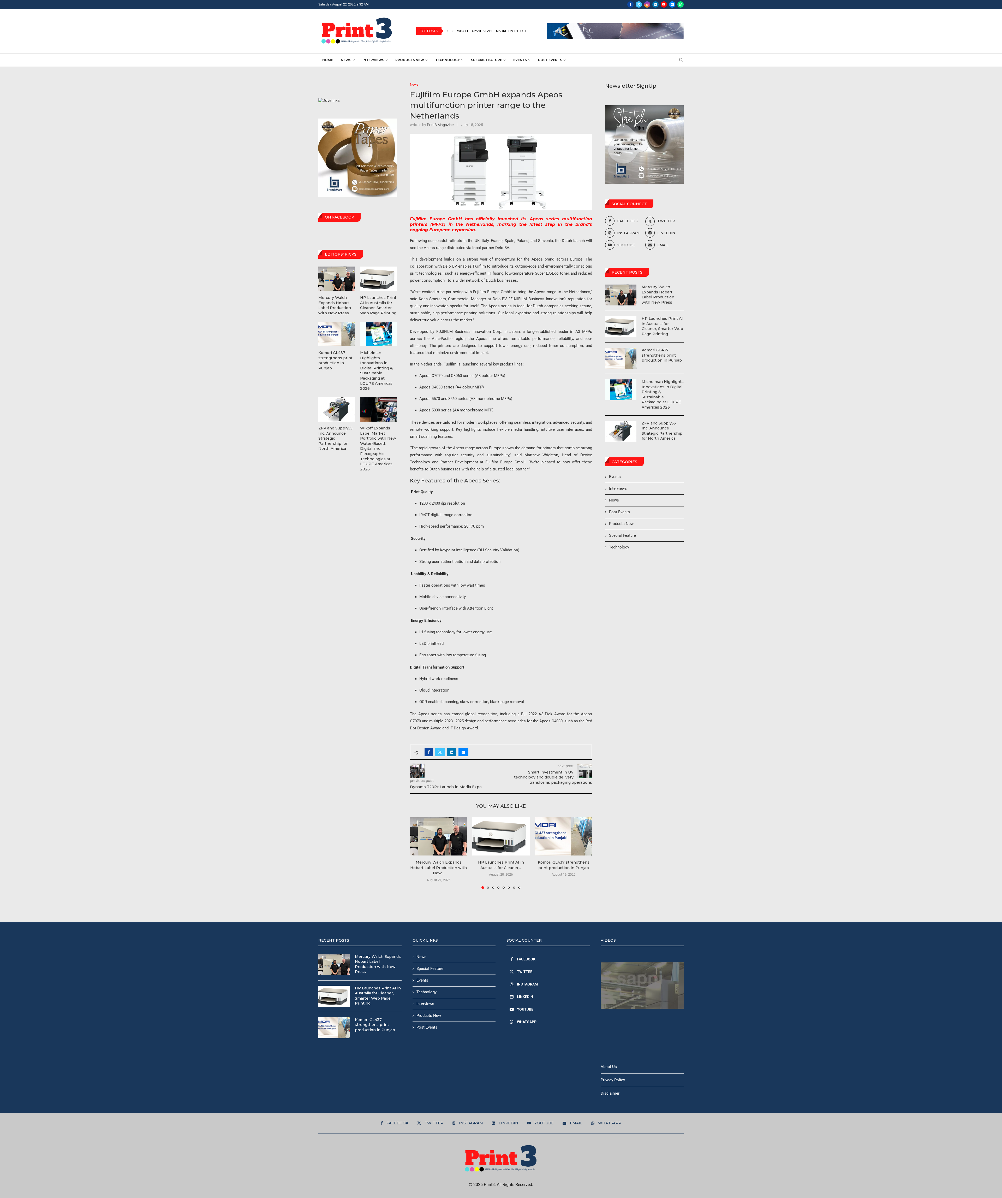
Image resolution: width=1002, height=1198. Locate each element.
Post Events (550, 60)
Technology (447, 60)
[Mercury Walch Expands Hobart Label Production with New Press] (438, 836)
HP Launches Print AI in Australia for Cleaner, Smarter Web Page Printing (662, 326)
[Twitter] (639, 4)
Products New (409, 60)
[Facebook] (630, 4)
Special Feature (486, 60)
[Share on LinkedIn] (451, 752)
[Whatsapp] (680, 4)
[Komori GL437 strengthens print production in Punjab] (563, 836)
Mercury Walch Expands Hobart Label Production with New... (438, 868)
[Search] (681, 60)
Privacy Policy (613, 1080)
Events (520, 60)
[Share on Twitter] (440, 752)
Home (327, 60)
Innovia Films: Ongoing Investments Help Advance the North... (511, 31)
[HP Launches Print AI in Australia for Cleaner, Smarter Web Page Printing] (500, 836)
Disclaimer (610, 1093)
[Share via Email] (463, 752)
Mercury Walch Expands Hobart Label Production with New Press (658, 295)
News (346, 60)
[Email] (672, 4)
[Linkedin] (655, 4)
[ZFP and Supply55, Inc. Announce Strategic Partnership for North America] (620, 431)
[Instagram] (647, 4)
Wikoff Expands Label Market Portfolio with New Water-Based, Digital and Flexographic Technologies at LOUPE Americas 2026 (378, 448)
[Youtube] (664, 4)
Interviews (373, 60)
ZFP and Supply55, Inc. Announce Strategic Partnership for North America (662, 431)
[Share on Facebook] (429, 752)
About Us (609, 1066)
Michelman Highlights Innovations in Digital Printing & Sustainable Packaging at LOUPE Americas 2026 (663, 394)
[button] (448, 31)
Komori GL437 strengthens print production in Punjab (662, 355)
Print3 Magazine (440, 125)
